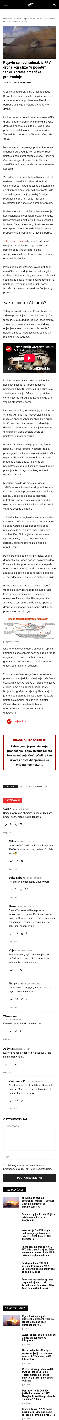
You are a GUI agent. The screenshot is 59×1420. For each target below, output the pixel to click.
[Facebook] (6, 778)
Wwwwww (10, 1016)
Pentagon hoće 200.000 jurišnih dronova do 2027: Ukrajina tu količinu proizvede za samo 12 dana (38, 1267)
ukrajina (38, 786)
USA (47, 786)
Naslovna (7, 18)
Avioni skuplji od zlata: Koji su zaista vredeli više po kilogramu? (38, 1217)
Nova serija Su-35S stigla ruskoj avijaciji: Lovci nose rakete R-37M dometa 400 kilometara (36, 1234)
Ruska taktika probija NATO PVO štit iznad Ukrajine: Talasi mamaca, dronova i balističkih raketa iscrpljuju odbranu (38, 1251)
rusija (22, 786)
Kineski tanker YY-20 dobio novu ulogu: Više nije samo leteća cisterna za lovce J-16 (38, 1412)
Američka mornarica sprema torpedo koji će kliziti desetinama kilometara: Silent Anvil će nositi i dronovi (38, 1284)
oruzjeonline (25, 82)
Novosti (17, 18)
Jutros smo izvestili (14, 241)
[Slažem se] (6, 824)
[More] (44, 778)
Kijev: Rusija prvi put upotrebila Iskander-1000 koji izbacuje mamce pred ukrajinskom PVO (38, 1202)
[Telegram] (36, 778)
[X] (14, 778)
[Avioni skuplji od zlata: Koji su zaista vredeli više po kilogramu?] (11, 1218)
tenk (29, 786)
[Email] (29, 778)
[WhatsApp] (21, 778)
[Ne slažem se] (16, 824)
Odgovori (7, 832)
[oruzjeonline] (29, 4)
